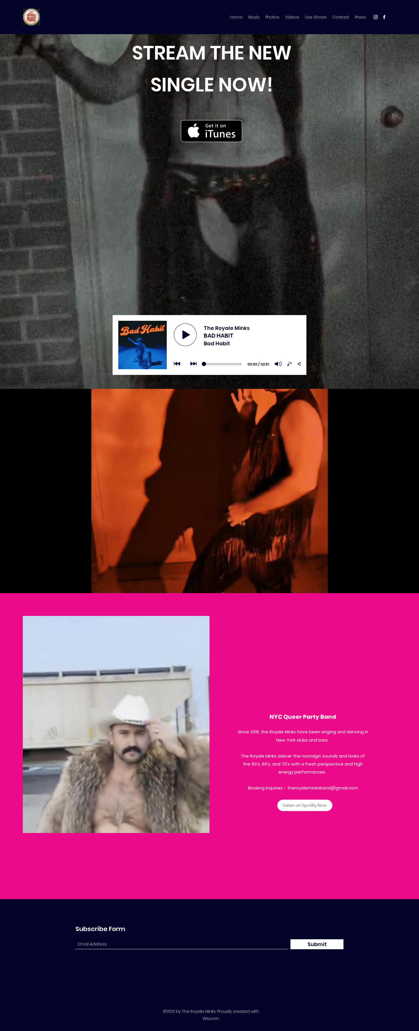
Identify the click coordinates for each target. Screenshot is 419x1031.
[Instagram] (376, 17)
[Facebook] (384, 17)
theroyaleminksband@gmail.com (322, 788)
